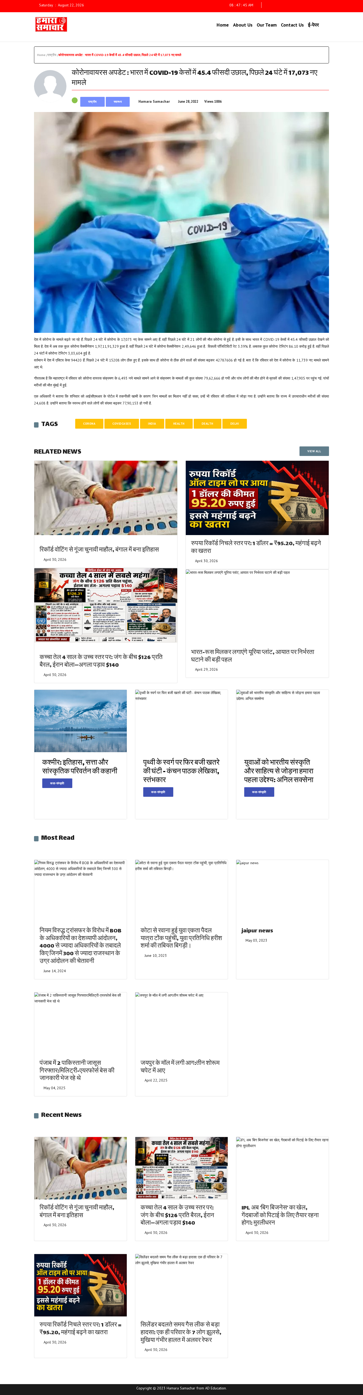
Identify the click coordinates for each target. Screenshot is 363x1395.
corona (89, 423)
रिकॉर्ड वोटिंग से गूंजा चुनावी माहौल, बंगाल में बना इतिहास (99, 550)
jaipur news (257, 931)
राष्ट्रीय (92, 102)
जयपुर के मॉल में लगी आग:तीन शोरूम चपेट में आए (180, 1067)
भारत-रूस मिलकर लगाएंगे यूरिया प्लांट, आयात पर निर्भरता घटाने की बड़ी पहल (252, 656)
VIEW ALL (314, 451)
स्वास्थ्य (118, 102)
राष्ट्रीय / (53, 55)
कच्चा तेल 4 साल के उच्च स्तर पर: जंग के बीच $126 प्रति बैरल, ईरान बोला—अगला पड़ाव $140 (101, 661)
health (179, 423)
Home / (42, 55)
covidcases (121, 423)
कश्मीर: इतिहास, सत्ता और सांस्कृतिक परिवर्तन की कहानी (79, 767)
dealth (207, 423)
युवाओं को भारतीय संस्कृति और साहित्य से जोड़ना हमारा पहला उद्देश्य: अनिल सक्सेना (278, 771)
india (152, 423)
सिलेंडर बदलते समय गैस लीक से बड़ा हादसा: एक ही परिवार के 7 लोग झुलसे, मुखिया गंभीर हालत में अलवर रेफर (181, 1333)
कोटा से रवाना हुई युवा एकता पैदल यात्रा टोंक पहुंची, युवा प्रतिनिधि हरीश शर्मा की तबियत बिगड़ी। (181, 938)
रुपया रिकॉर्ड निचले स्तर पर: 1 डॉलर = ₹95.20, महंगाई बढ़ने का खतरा (256, 548)
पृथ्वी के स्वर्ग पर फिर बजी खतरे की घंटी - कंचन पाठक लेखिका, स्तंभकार (181, 771)
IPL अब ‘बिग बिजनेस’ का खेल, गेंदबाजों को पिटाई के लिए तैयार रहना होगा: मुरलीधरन (280, 1216)
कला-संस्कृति (57, 783)
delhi (234, 423)
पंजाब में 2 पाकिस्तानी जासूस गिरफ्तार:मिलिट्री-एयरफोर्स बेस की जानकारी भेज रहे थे (77, 1071)
